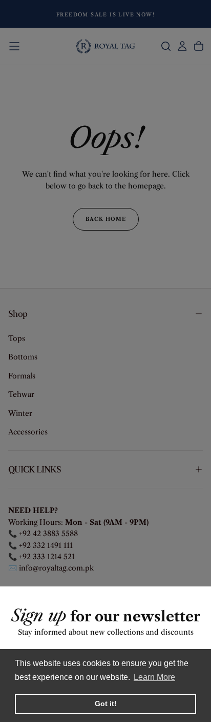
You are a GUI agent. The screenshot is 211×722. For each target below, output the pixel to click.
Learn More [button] (154, 677)
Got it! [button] (106, 703)
